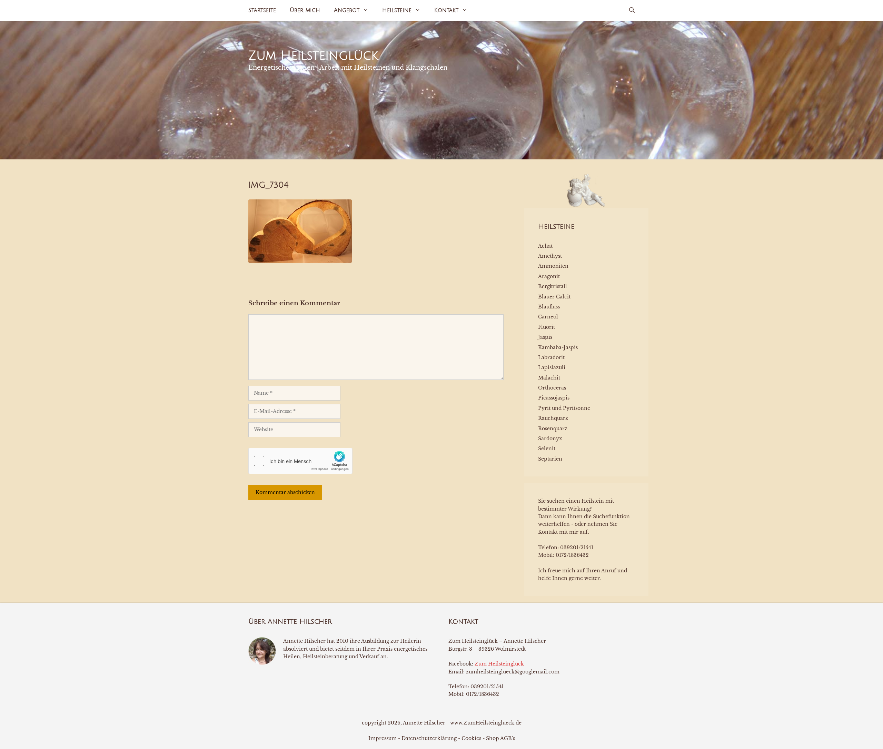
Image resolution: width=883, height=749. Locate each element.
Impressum (382, 738)
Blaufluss (549, 307)
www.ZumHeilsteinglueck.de (486, 723)
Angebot (346, 10)
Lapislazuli (551, 367)
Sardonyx (550, 438)
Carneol (548, 317)
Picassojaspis (553, 398)
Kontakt (446, 10)
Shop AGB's (500, 738)
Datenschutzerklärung (429, 738)
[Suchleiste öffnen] (632, 10)
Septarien (550, 459)
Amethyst (550, 256)
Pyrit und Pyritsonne (564, 408)
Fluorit (546, 327)
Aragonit (549, 276)
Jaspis (545, 337)
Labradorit (551, 357)
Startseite (262, 10)
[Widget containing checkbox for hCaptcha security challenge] (300, 461)
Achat (545, 246)
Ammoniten (553, 266)
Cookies (471, 738)
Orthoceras (552, 388)
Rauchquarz (553, 418)
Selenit (546, 448)
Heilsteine (396, 10)
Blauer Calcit (554, 297)
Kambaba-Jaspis (558, 347)
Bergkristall (552, 286)
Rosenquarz (552, 428)
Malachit (549, 378)
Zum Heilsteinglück (313, 55)
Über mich (305, 10)
